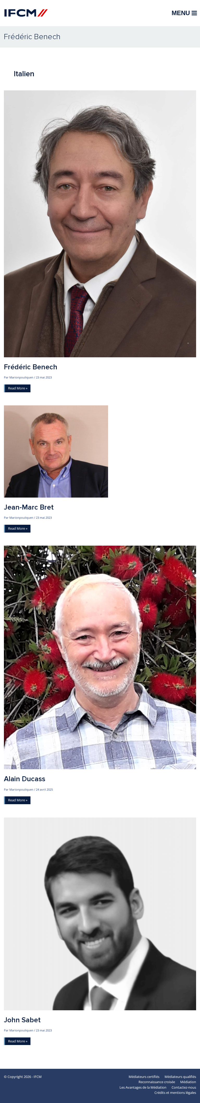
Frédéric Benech (30, 367)
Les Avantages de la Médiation (143, 1087)
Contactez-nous (184, 1087)
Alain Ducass (24, 779)
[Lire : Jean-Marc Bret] (56, 451)
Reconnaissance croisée (157, 1081)
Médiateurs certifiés (144, 1076)
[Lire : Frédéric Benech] (100, 223)
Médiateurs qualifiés (180, 1076)
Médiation (188, 1081)
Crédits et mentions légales (175, 1092)
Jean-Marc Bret (29, 507)
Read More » (17, 389)
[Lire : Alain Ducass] (100, 657)
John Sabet (22, 1020)
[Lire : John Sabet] (100, 913)
